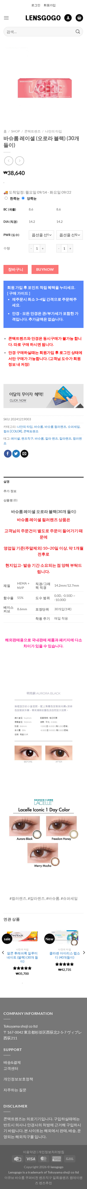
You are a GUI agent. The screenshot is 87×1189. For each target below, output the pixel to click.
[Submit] (78, 31)
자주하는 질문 (14, 1090)
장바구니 (15, 269)
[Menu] (6, 17)
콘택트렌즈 (32, 131)
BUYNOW (45, 269)
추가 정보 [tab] (9, 491)
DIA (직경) (10, 221)
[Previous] (3, 961)
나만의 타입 (53, 131)
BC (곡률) (9, 209)
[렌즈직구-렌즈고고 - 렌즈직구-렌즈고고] (43, 17)
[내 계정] (68, 18)
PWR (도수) (11, 235)
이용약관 (29, 1152)
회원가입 (50, 5)
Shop (15, 131)
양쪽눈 (32, 198)
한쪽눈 (15, 198)
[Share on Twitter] (16, 454)
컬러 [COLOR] (12, 431)
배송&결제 (12, 1062)
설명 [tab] (6, 481)
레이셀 (15, 438)
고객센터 (10, 1068)
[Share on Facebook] (8, 454)
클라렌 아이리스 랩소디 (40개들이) (64, 955)
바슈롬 (38, 426)
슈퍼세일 (74, 426)
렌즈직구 (27, 438)
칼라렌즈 (65, 438)
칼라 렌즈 (51, 438)
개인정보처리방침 (51, 1152)
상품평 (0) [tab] (10, 500)
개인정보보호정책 (18, 1079)
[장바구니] (79, 18)
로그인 (35, 5)
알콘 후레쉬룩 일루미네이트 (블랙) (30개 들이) (22, 957)
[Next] (83, 961)
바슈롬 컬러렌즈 (55, 426)
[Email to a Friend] (24, 454)
